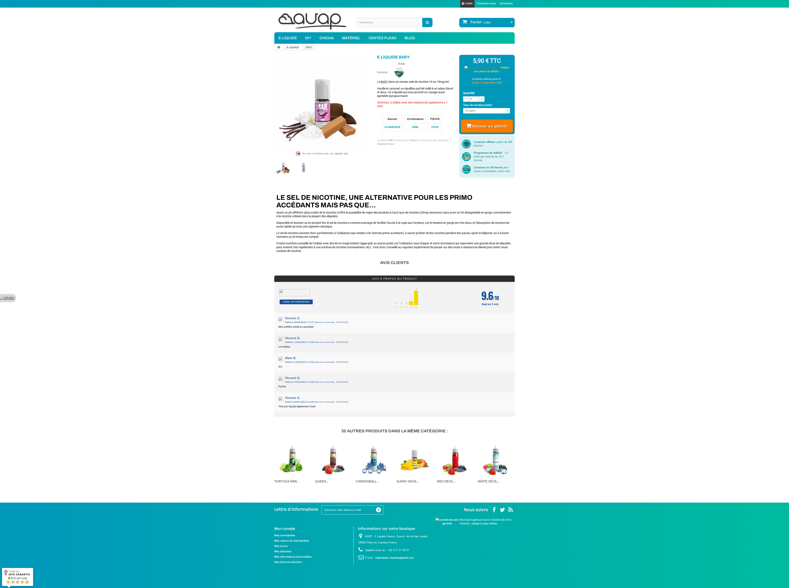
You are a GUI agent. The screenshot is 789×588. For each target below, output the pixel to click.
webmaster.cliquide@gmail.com (394, 557)
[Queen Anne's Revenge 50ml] (333, 459)
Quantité (468, 93)
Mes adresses (282, 551)
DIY (308, 38)
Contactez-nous (486, 3)
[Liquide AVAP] (312, 21)
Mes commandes (284, 535)
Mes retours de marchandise (291, 540)
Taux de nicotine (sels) (478, 105)
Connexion (506, 3)
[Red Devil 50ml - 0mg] (455, 459)
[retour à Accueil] (279, 47)
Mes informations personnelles (292, 556)
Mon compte (284, 529)
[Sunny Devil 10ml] (414, 459)
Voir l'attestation (296, 302)
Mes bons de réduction (288, 562)
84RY (384, 81)
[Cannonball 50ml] (374, 459)
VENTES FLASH (382, 38)
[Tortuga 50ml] (292, 459)
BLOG (410, 38)
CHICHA (327, 38)
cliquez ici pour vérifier (484, 523)
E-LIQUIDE (287, 38)
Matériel (351, 38)
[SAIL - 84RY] (283, 167)
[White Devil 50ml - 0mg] (496, 459)
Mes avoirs (281, 546)
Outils (469, 3)
